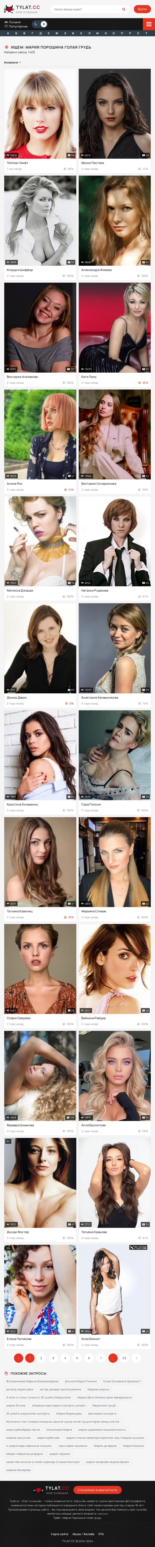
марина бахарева (18, 1470)
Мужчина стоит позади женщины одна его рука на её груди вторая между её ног (63, 1421)
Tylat (56, 1518)
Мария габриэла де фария (24, 1454)
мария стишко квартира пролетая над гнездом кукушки (105, 1438)
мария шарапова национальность (102, 1429)
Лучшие (14, 22)
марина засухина (18, 1438)
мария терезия (59, 1454)
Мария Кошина (133, 1446)
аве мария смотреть (102, 1413)
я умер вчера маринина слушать (29, 1446)
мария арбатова (48, 1438)
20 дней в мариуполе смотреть (28, 1413)
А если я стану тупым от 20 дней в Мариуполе (38, 1397)
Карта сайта (59, 1534)
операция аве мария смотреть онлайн (59, 1405)
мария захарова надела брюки (107, 1462)
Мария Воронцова (69, 1413)
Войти (142, 9)
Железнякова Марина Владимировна (32, 1381)
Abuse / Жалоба (83, 1534)
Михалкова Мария (59, 1429)
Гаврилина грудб (104, 1405)
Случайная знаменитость (98, 1490)
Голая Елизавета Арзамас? (122, 1381)
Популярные (18, 26)
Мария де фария (105, 1446)
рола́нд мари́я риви (19, 1389)
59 (124, 1358)
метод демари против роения (60, 1389)
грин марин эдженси (73, 1446)
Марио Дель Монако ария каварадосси (104, 1397)
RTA (101, 1534)
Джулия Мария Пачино (81, 1381)
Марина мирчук (98, 1389)
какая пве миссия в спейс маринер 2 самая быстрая (43, 1462)
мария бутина (16, 1405)
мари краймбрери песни (23, 1429)
